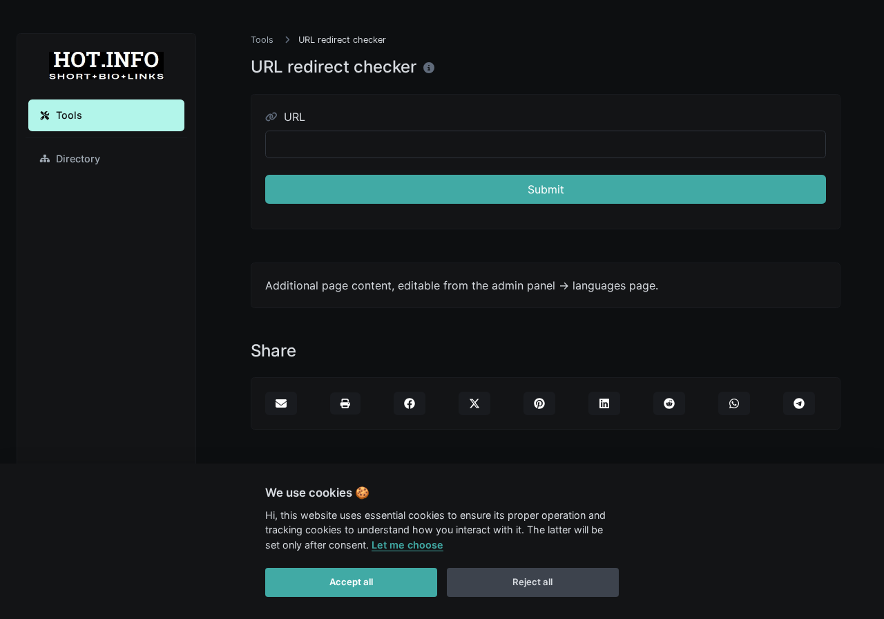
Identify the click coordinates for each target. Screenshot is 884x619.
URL (292, 117)
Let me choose (407, 545)
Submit (546, 189)
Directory (78, 158)
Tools (69, 115)
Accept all (351, 581)
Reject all (532, 581)
